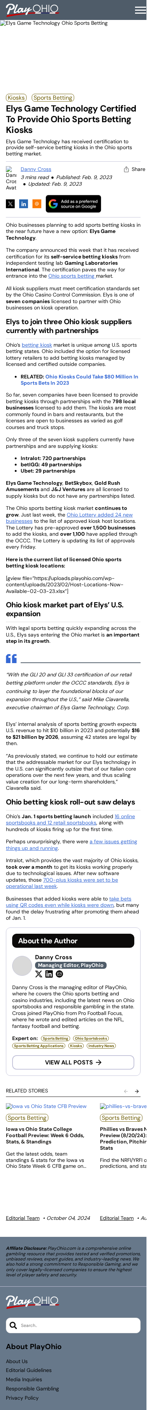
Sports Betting (53, 98)
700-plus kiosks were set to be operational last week (62, 883)
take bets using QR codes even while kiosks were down (68, 902)
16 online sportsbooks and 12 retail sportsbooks (70, 819)
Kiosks (16, 98)
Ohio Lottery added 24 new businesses (69, 518)
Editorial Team (22, 1218)
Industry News (101, 1045)
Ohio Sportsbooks (91, 1038)
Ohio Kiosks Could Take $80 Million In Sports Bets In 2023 (79, 379)
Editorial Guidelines (29, 1370)
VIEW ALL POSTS (69, 1062)
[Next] (137, 1091)
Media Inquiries (24, 1379)
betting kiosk (37, 345)
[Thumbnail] (48, 1106)
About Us (17, 1361)
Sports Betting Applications (38, 1045)
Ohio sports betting (72, 275)
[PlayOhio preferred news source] (73, 203)
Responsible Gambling (32, 1389)
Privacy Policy (22, 1398)
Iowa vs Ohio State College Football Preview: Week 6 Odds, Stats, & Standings (45, 1135)
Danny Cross (36, 169)
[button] (140, 10)
